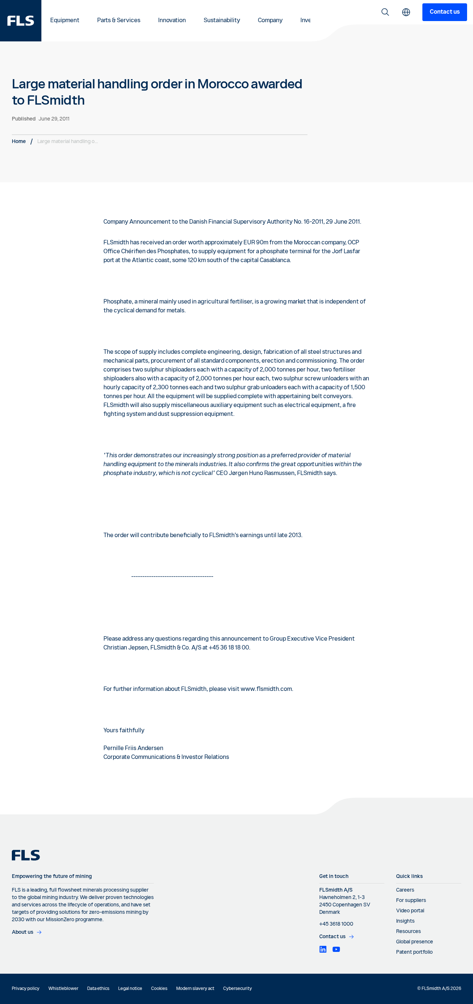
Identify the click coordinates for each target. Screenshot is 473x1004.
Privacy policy (26, 989)
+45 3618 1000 (336, 924)
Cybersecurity (237, 989)
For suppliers (411, 900)
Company (270, 20)
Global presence (414, 942)
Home (19, 141)
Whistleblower (63, 989)
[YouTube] (336, 949)
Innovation (172, 20)
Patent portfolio (414, 952)
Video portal (410, 911)
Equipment (64, 20)
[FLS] (20, 20)
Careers (405, 890)
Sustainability (222, 20)
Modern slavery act (195, 989)
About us (22, 932)
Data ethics (98, 989)
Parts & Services (118, 20)
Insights (405, 921)
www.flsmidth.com (266, 689)
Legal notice (130, 989)
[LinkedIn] (323, 949)
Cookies (159, 989)
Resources (408, 931)
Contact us (445, 12)
